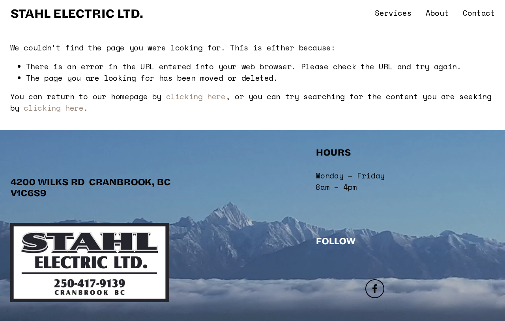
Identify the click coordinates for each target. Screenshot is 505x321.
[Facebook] (374, 288)
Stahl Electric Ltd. (76, 12)
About (437, 13)
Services (393, 13)
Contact (479, 13)
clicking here (196, 96)
